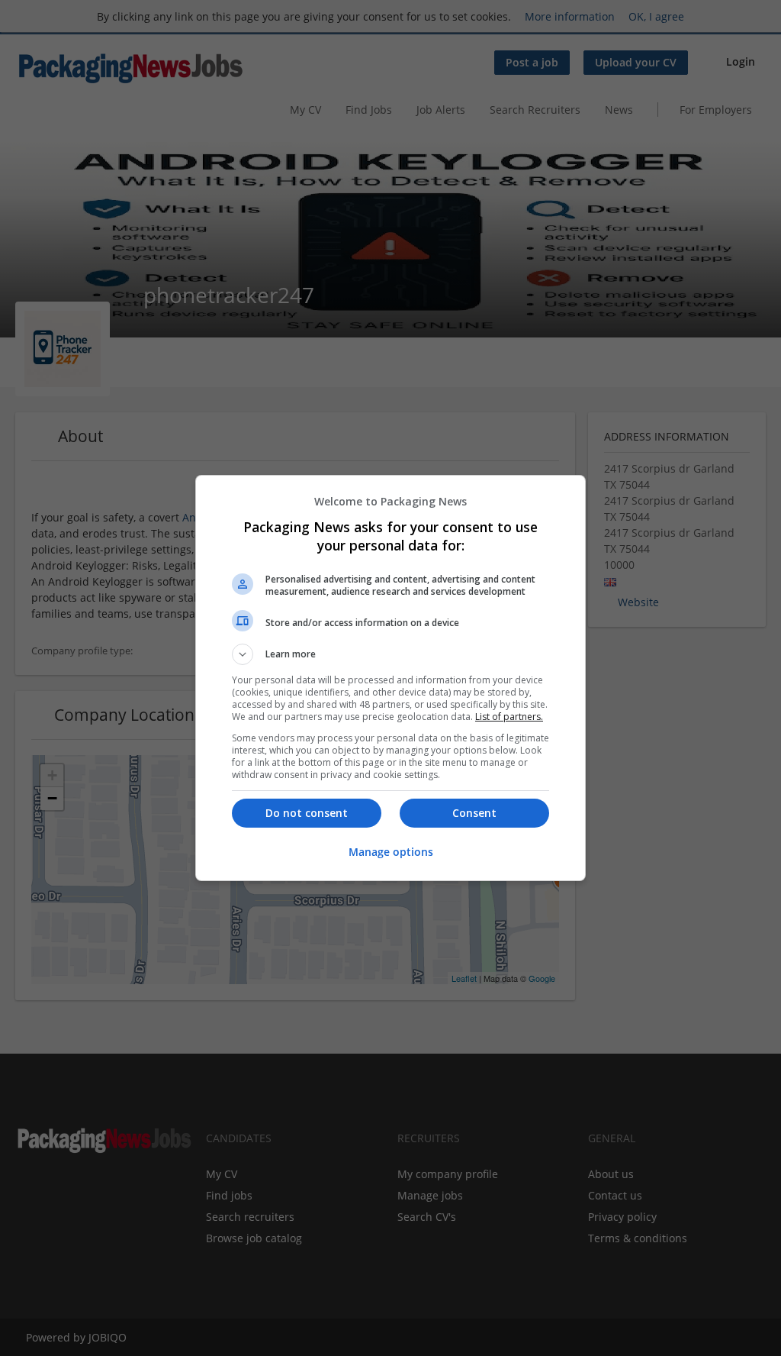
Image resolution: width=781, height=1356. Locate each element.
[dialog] (390, 678)
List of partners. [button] (509, 716)
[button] (390, 654)
